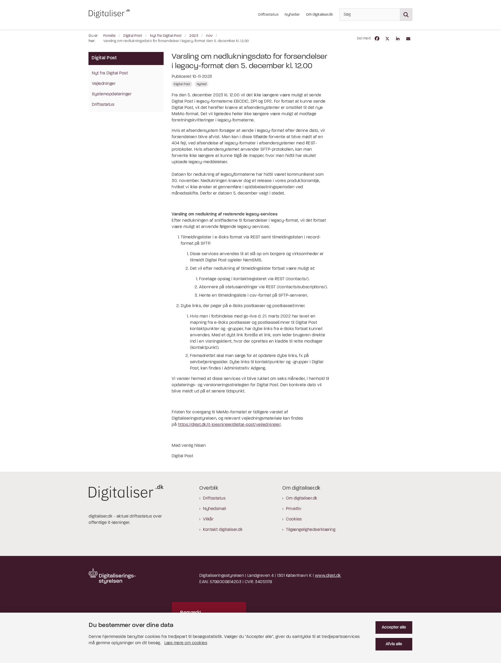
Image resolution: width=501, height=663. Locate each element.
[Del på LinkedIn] (398, 39)
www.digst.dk (328, 576)
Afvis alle (394, 644)
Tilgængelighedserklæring (310, 530)
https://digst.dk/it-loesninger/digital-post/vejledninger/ (229, 425)
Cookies (294, 519)
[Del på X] (387, 39)
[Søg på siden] (406, 14)
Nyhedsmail (214, 509)
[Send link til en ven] (408, 39)
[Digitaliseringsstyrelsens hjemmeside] (112, 576)
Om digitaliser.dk (302, 498)
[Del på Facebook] (377, 39)
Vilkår (208, 519)
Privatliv (294, 509)
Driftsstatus (214, 498)
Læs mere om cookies (185, 643)
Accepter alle (394, 627)
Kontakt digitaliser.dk (223, 530)
